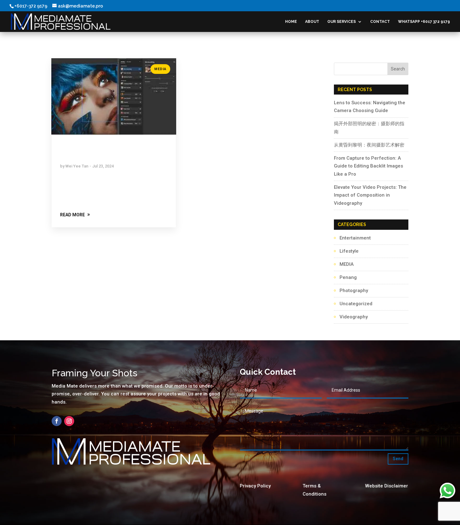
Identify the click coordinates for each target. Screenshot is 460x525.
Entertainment (355, 238)
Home (291, 21)
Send (398, 458)
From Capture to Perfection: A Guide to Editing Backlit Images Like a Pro (368, 166)
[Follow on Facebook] (57, 421)
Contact (380, 21)
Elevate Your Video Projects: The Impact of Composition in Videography (370, 195)
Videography (354, 317)
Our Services (341, 21)
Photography (354, 290)
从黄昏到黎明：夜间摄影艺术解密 (369, 145)
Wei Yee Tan (76, 166)
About (312, 21)
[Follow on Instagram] (69, 421)
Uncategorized (356, 303)
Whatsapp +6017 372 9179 (424, 21)
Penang (348, 277)
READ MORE (72, 214)
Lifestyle (349, 251)
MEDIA (160, 69)
